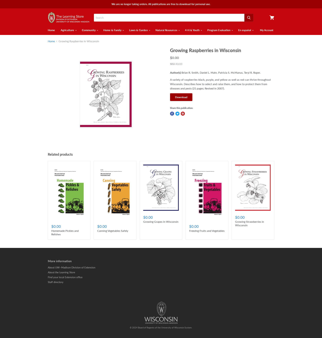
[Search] (248, 18)
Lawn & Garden (138, 30)
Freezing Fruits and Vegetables (207, 230)
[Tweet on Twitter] (177, 114)
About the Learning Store (61, 272)
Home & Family (112, 30)
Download (181, 97)
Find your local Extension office (65, 277)
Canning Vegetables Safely (112, 230)
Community (89, 30)
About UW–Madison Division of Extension (71, 267)
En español (245, 30)
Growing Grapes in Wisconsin (160, 221)
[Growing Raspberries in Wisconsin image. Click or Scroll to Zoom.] (106, 94)
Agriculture (68, 30)
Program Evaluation (219, 30)
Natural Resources (166, 30)
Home (51, 30)
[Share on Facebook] (172, 114)
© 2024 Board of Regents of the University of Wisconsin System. (161, 327)
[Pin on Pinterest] (183, 114)
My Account (266, 30)
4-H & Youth (192, 30)
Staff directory (55, 282)
